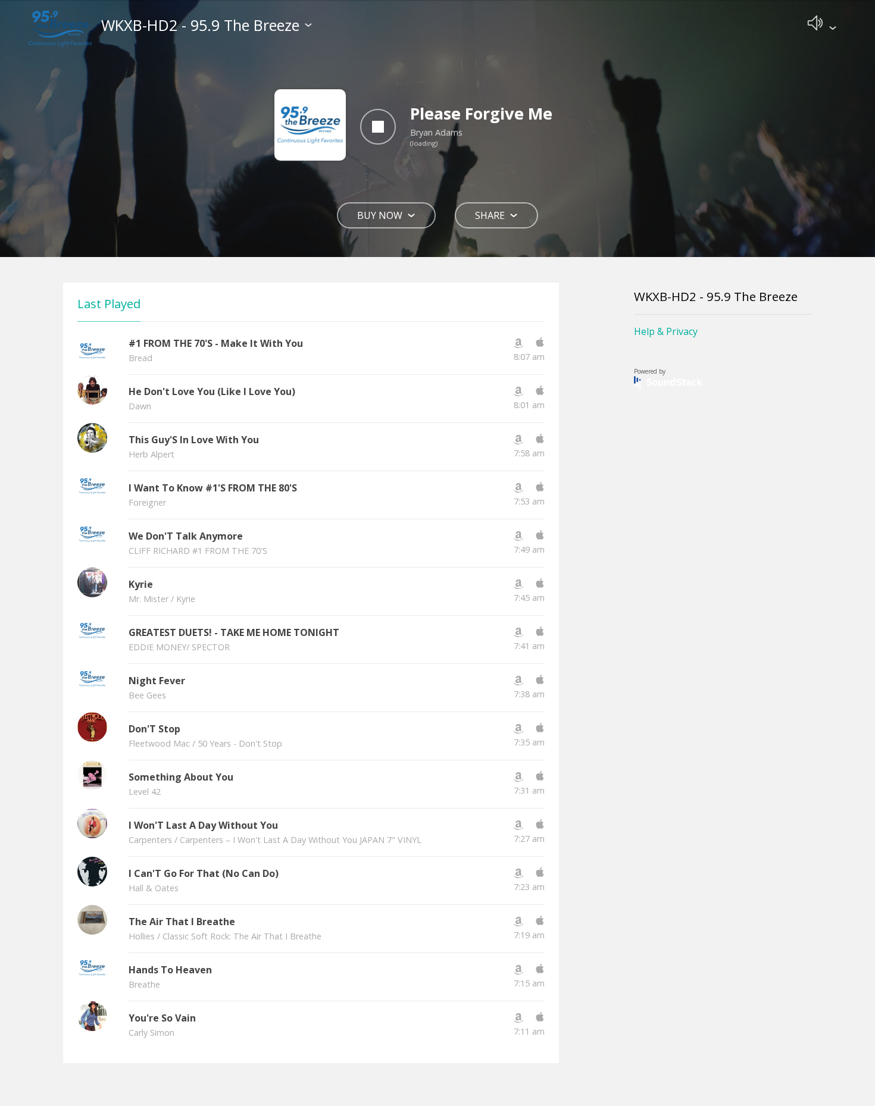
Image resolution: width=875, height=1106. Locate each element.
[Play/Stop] (378, 127)
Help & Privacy (666, 331)
